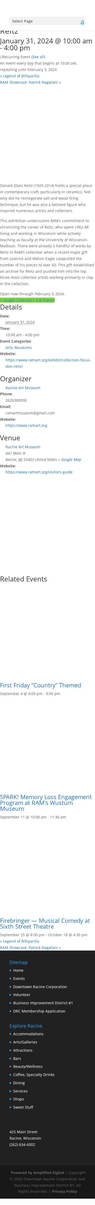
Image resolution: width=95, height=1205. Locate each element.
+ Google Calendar (16, 300)
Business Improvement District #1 (43, 1002)
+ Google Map (69, 459)
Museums (23, 347)
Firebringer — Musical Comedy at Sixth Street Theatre (45, 923)
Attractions (22, 1050)
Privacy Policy (64, 1191)
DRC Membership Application (39, 1011)
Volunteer (21, 994)
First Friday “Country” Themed (40, 685)
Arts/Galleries (25, 1042)
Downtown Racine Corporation (40, 986)
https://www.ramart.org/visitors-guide (39, 471)
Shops (18, 1098)
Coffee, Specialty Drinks (34, 1074)
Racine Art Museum (23, 387)
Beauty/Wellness (27, 1066)
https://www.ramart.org (26, 425)
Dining (19, 1082)
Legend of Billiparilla (19, 75)
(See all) (38, 56)
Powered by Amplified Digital (37, 1172)
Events (19, 978)
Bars (17, 1058)
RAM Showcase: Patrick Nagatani (30, 82)
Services (20, 1091)
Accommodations (28, 1033)
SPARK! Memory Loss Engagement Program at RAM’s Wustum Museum (46, 802)
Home (18, 970)
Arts (9, 347)
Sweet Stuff (23, 1107)
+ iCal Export (43, 300)
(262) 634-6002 (22, 1144)
